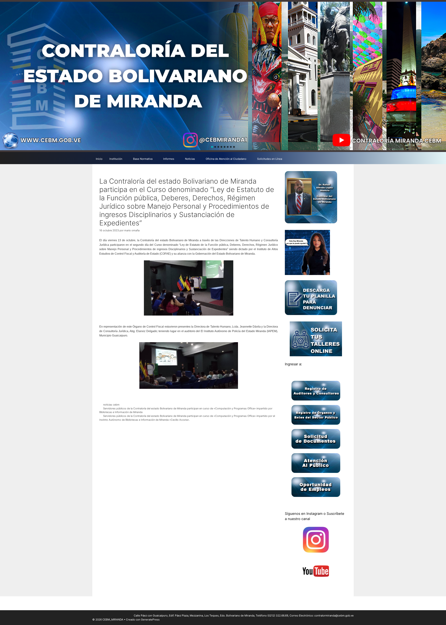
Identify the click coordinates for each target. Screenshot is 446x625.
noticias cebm (111, 404)
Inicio (99, 158)
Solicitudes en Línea (269, 158)
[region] (223, 76)
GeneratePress (150, 619)
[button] (212, 147)
